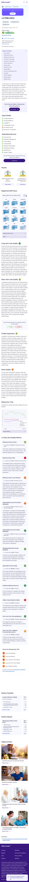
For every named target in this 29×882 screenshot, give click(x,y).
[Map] (14, 682)
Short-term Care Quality (9, 61)
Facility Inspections (8, 63)
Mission (3, 853)
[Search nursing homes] (24, 2)
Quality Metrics (7, 69)
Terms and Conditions (20, 853)
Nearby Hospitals (8, 75)
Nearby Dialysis (7, 77)
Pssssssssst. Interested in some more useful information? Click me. (17, 878)
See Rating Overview (6, 35)
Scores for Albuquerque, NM (10, 71)
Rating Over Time (8, 67)
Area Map (6, 73)
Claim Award (8, 184)
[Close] (26, 878)
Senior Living (8, 6)
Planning (17, 850)
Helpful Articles (7, 79)
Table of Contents (7, 51)
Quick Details (7, 53)
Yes (11, 326)
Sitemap (17, 858)
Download (13, 13)
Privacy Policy (18, 855)
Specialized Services (8, 55)
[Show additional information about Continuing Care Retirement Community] (9, 123)
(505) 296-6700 (5, 44)
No (19, 326)
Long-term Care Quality (9, 59)
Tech (2, 855)
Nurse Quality (7, 65)
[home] (6, 2)
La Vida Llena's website (9, 38)
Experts (3, 858)
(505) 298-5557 (6, 733)
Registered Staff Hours (9, 57)
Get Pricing (13, 109)
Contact (3, 850)
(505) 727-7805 (6, 709)
